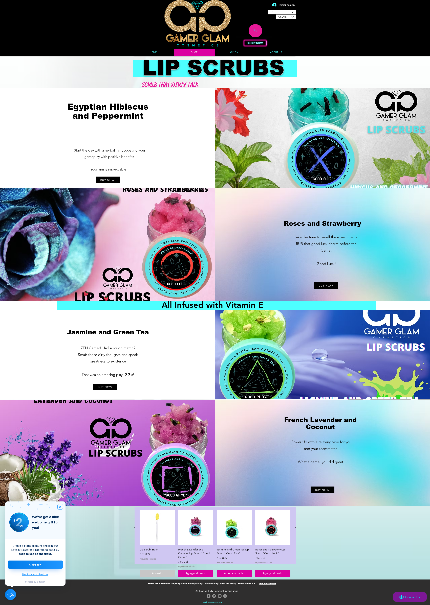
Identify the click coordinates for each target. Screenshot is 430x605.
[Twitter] (214, 596)
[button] (286, 16)
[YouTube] (220, 596)
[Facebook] (208, 596)
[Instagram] (225, 596)
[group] (215, 543)
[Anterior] (135, 527)
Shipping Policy (179, 584)
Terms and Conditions (159, 584)
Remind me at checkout (35, 574)
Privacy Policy (195, 584)
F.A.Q (254, 584)
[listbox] (286, 16)
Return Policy (212, 584)
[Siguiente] (295, 527)
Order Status (244, 584)
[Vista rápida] (157, 527)
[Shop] (255, 30)
